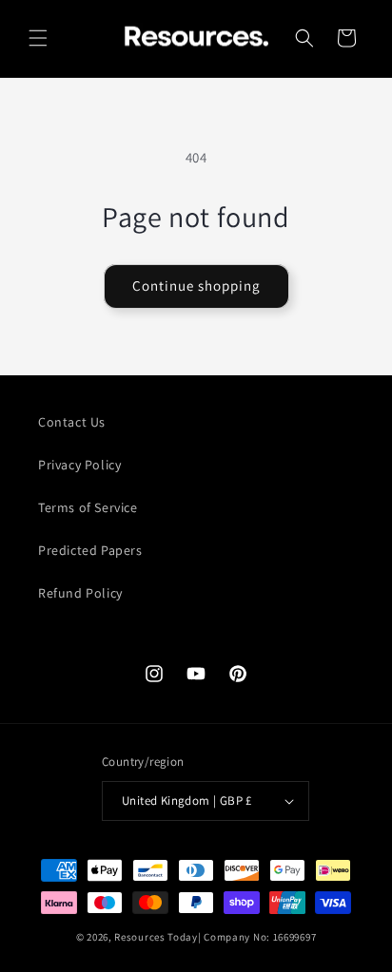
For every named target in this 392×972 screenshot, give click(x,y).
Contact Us (72, 421)
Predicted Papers (90, 550)
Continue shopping (196, 285)
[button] (38, 38)
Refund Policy (80, 592)
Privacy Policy (79, 464)
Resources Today (156, 936)
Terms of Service (88, 507)
